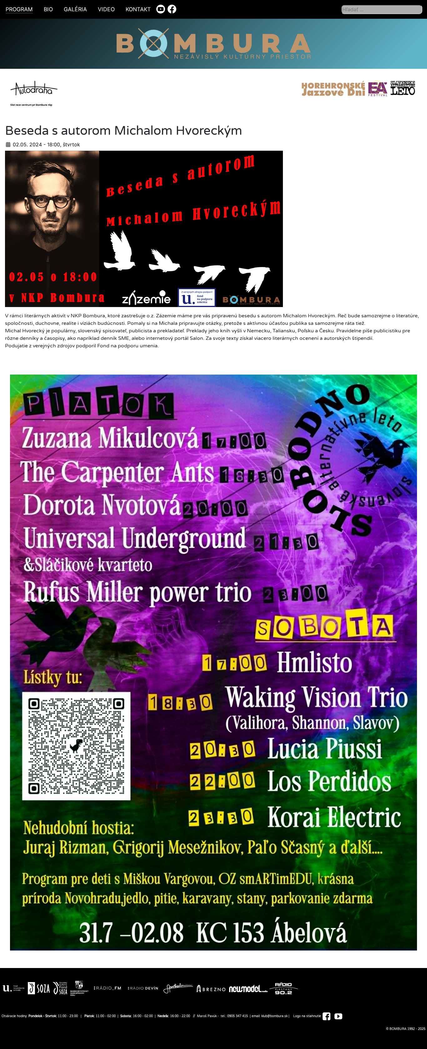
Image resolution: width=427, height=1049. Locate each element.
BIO (48, 9)
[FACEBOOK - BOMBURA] (326, 1016)
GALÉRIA (75, 9)
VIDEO (106, 9)
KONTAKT (138, 9)
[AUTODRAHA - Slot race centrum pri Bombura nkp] (35, 87)
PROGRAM (19, 9)
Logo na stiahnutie (307, 1016)
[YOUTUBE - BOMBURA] (338, 1016)
